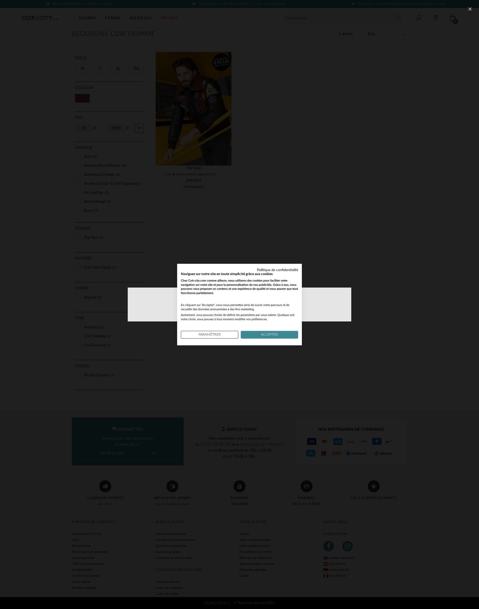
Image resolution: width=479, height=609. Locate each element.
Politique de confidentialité (277, 270)
